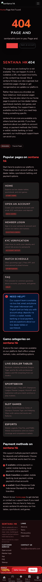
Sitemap (5, 562)
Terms (23, 530)
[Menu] (38, 3)
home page (21, 497)
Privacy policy (26, 533)
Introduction (5, 146)
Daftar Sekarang (20, 570)
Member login (7, 553)
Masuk (33, 570)
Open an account (28, 45)
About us (24, 527)
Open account (6, 550)
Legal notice (25, 536)
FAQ (3, 559)
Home (2, 9)
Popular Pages (17, 146)
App (3, 556)
